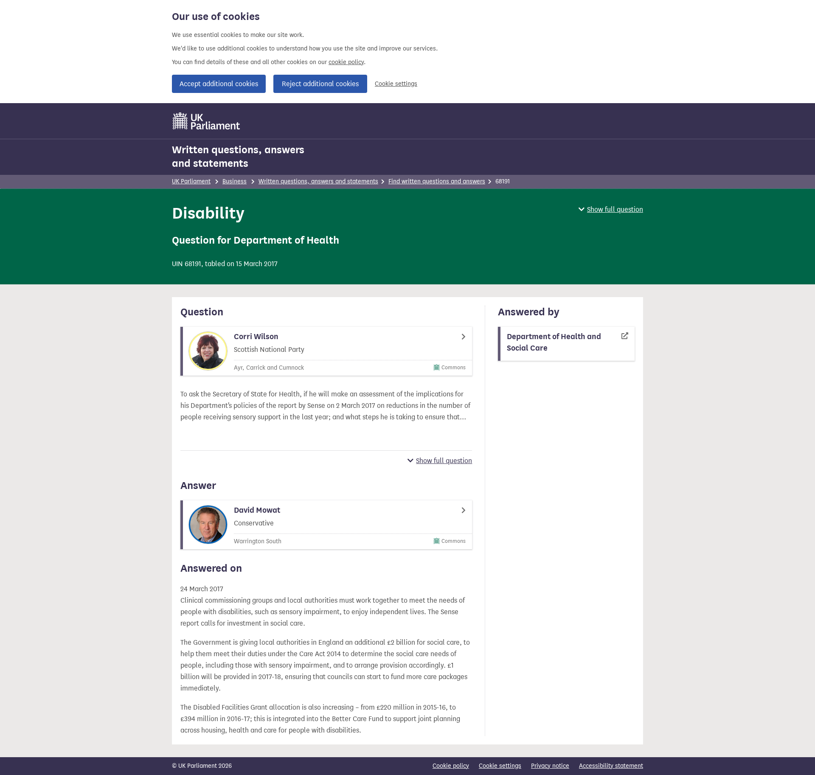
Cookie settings (396, 83)
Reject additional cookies (320, 84)
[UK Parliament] (206, 121)
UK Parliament (191, 181)
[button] (611, 209)
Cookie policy (451, 765)
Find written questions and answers (436, 181)
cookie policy (346, 62)
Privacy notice (550, 765)
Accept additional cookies (219, 84)
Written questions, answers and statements (238, 156)
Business (234, 181)
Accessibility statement (611, 765)
